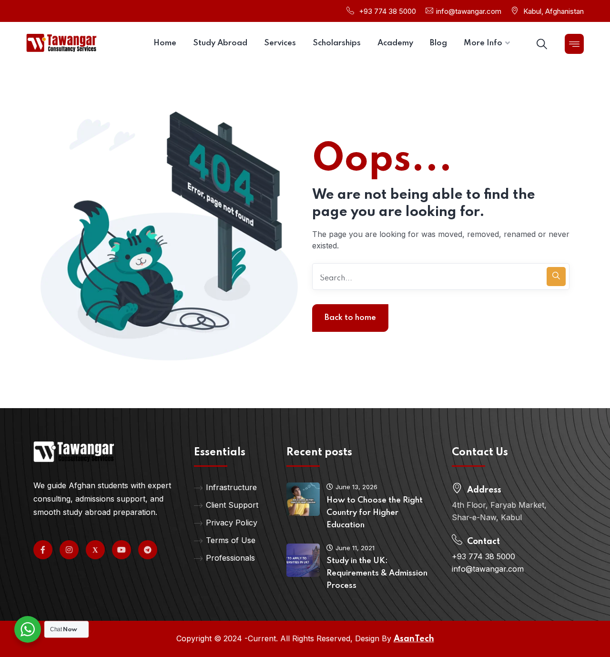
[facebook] (42, 549)
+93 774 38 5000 (387, 11)
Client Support (232, 505)
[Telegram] (147, 549)
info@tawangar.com (468, 11)
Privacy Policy (231, 522)
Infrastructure (231, 487)
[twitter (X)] (95, 549)
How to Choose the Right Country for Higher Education (374, 512)
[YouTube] (121, 549)
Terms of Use (230, 540)
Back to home (350, 318)
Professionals (230, 558)
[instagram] (69, 549)
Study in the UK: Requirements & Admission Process (376, 573)
